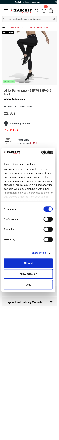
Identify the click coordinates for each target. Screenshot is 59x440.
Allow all (28, 263)
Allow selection (28, 273)
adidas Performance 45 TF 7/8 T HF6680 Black (29, 27)
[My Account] (44, 10)
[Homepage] (3, 27)
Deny (28, 284)
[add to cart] (50, 10)
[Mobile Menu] (5, 10)
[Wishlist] (36, 10)
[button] (4, 19)
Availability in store (19, 123)
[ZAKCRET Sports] (21, 10)
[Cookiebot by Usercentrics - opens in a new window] (39, 152)
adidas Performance (14, 99)
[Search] (54, 19)
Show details (38, 252)
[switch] (48, 219)
